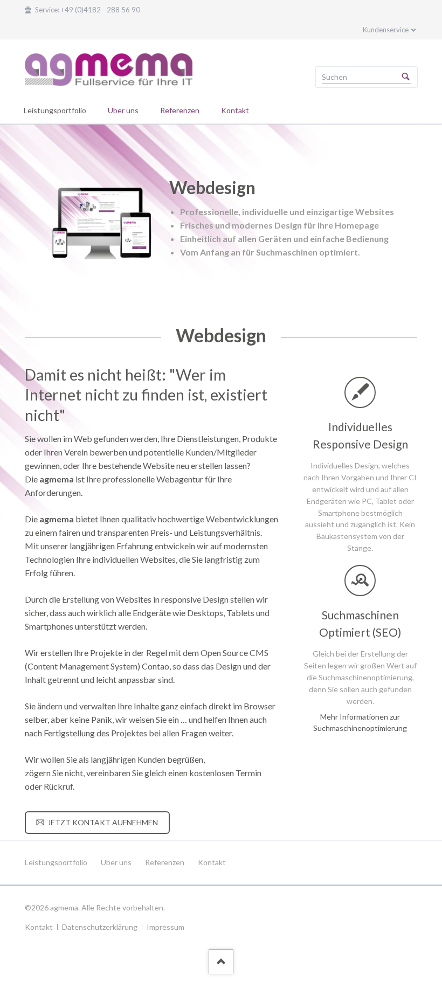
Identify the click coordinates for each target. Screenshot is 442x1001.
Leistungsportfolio (56, 862)
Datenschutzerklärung (99, 926)
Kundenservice (386, 29)
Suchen (406, 77)
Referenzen (164, 862)
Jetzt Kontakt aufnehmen (102, 822)
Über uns (116, 862)
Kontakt (212, 862)
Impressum (165, 926)
